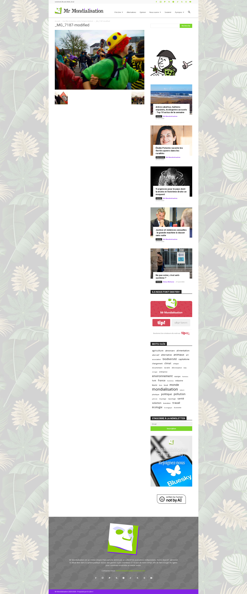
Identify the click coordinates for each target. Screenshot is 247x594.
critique (176, 364)
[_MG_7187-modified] (99, 89)
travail (176, 402)
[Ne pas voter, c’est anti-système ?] (171, 263)
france (161, 380)
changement (157, 363)
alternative (166, 354)
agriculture (157, 350)
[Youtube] (190, 1)
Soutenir (168, 12)
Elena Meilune (168, 282)
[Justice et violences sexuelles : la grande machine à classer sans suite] (171, 222)
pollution (180, 394)
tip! (161, 323)
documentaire (157, 368)
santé (181, 398)
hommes (170, 381)
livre (160, 385)
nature (182, 390)
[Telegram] (173, 1)
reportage (172, 399)
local (166, 385)
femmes (185, 376)
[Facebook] (156, 1)
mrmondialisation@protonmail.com (130, 570)
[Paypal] (165, 1)
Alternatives (131, 12)
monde (174, 384)
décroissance (177, 368)
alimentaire (170, 350)
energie (154, 372)
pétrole (154, 399)
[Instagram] (160, 1)
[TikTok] (177, 1)
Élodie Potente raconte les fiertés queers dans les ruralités (169, 151)
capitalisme (184, 359)
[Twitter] (182, 1)
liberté (154, 385)
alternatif (155, 355)
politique (166, 394)
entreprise (163, 372)
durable (167, 368)
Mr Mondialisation (170, 116)
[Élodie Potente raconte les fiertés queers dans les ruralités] (171, 140)
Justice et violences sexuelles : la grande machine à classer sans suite (171, 233)
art (187, 355)
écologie (157, 407)
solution (156, 402)
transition (167, 403)
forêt (154, 380)
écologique (168, 408)
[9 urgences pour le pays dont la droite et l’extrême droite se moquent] (171, 181)
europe (177, 376)
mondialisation (165, 389)
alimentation (183, 350)
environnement (162, 376)
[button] (189, 12)
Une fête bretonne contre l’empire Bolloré (77, 21)
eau (185, 368)
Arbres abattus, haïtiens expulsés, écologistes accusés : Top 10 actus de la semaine (171, 110)
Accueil (57, 21)
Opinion (143, 12)
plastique (155, 394)
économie (177, 407)
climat (167, 363)
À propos (178, 12)
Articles (158, 116)
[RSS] (169, 1)
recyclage (162, 399)
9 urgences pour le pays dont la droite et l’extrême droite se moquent (171, 192)
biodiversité (170, 359)
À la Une (117, 12)
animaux (179, 354)
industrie (179, 380)
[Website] (186, 1)
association (156, 359)
